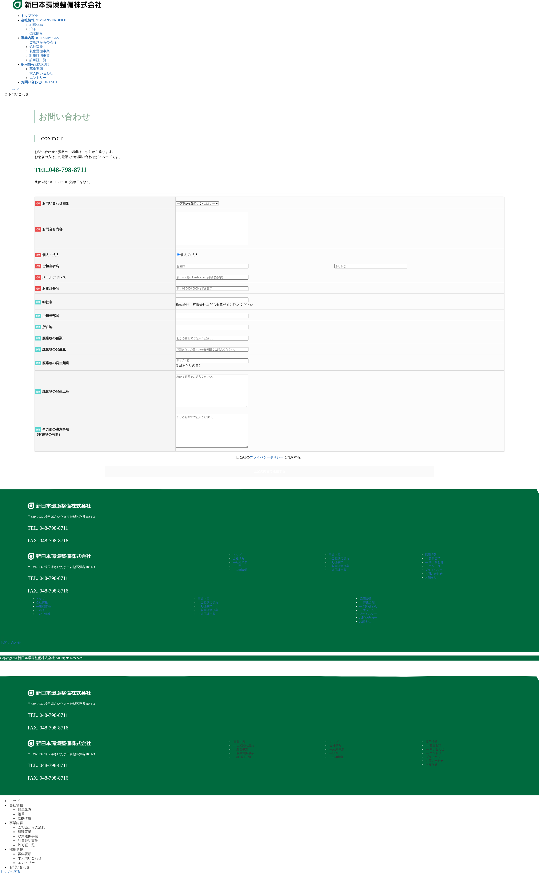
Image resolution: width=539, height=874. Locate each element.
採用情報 (16, 849)
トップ (14, 801)
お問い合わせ (19, 867)
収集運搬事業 (39, 51)
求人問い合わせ (41, 73)
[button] (269, 642)
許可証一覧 (37, 60)
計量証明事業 (39, 55)
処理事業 (36, 46)
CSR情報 (36, 33)
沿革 (32, 29)
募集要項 (36, 69)
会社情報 (16, 805)
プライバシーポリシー (266, 457)
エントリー (37, 77)
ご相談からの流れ (42, 42)
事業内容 (16, 823)
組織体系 (36, 24)
